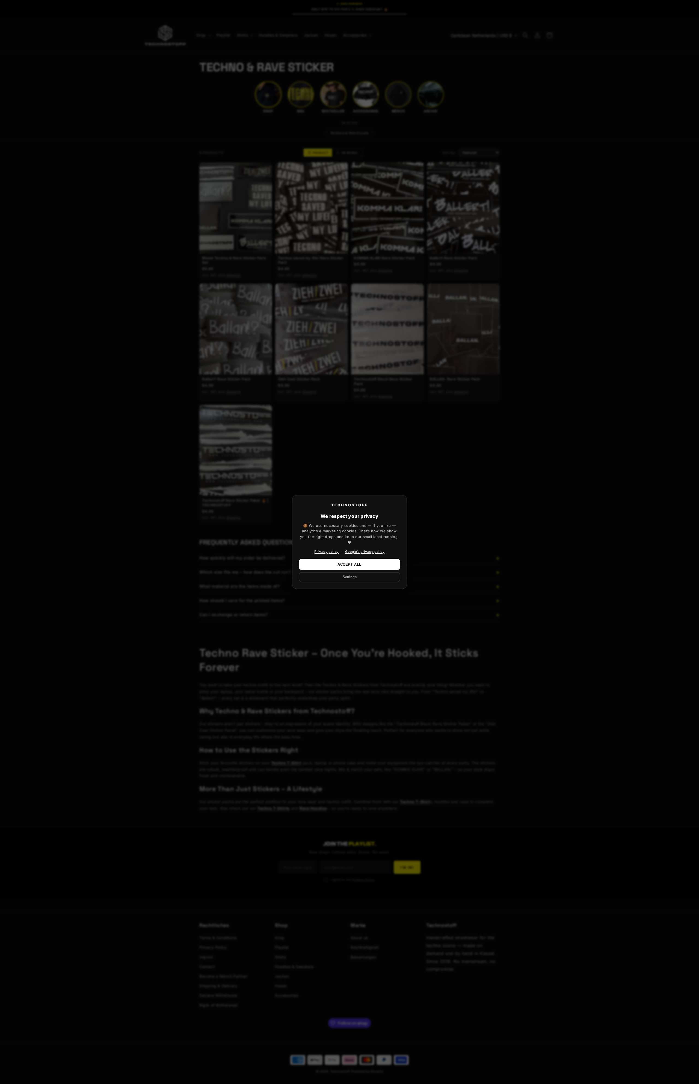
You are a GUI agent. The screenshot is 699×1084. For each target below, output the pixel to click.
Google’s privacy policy (365, 552)
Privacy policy (326, 552)
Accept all (349, 564)
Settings (350, 577)
